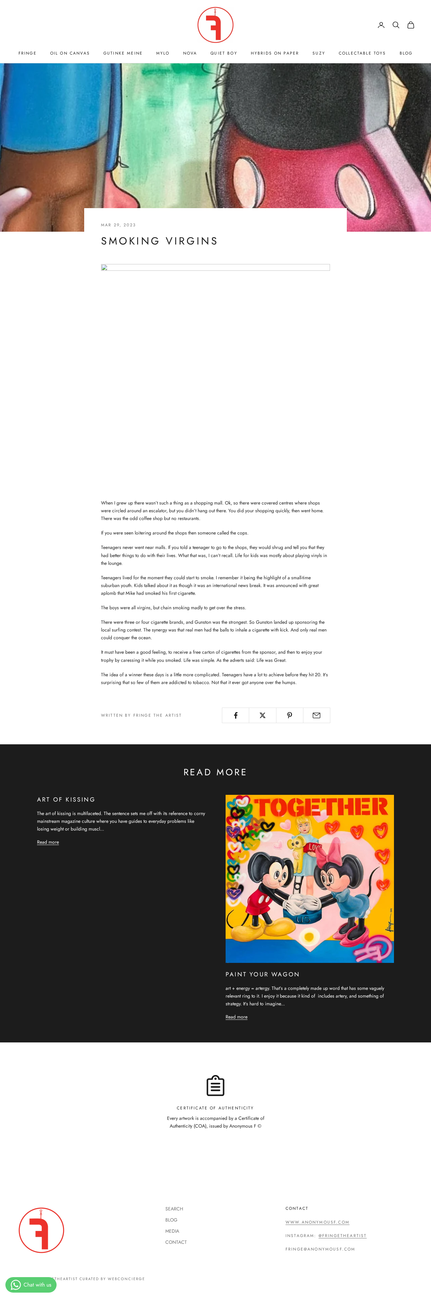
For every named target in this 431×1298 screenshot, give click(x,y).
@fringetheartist (343, 1236)
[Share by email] (316, 715)
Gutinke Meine (123, 53)
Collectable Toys (362, 53)
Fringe (28, 53)
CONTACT (176, 1242)
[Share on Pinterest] (289, 715)
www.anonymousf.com (318, 1222)
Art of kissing (66, 799)
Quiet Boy (223, 53)
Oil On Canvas (70, 53)
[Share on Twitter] (262, 715)
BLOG (406, 53)
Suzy (318, 53)
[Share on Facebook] (235, 715)
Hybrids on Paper (275, 53)
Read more (48, 842)
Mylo (163, 53)
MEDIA (172, 1231)
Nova (190, 53)
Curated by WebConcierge (112, 1278)
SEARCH (174, 1208)
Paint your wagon (263, 974)
